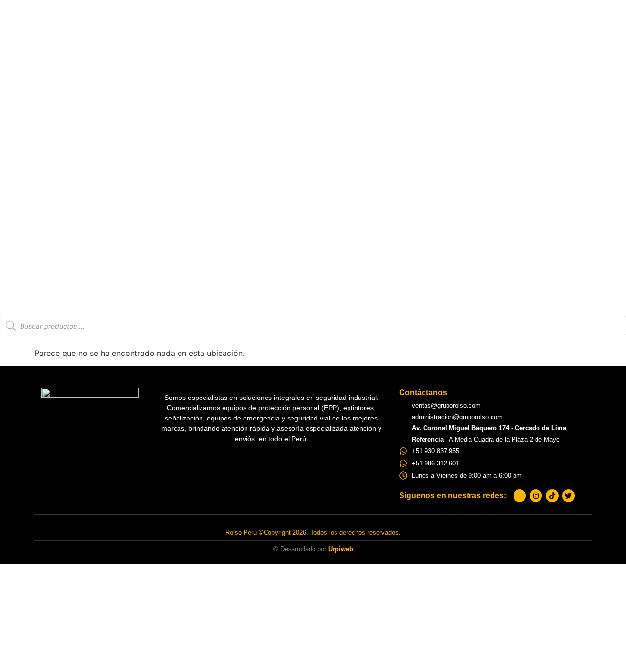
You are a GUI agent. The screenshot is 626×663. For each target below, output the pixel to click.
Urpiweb (340, 548)
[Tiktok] (552, 495)
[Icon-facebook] (520, 495)
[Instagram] (536, 495)
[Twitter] (568, 495)
